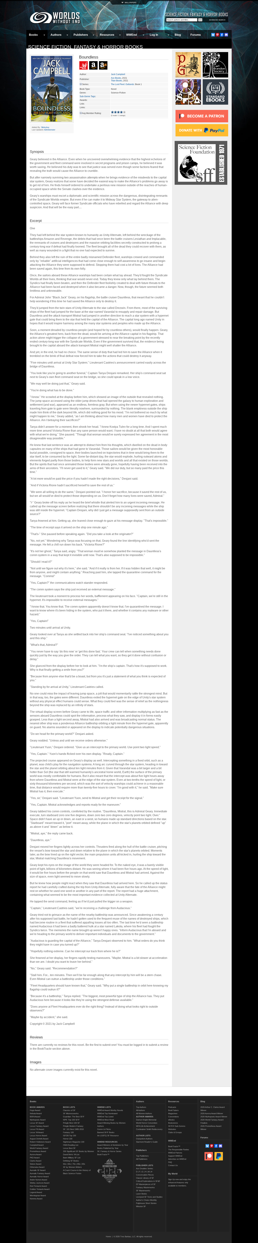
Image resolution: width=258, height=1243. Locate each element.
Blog (178, 34)
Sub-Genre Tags (87, 96)
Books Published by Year (107, 1148)
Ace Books (116, 78)
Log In (154, 34)
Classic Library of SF (145, 1178)
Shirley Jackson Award (39, 1183)
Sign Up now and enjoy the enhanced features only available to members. (179, 1182)
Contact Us (173, 1165)
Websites (172, 1129)
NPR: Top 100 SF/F (71, 1120)
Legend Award (36, 1192)
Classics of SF (69, 1110)
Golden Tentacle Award (39, 1189)
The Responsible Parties (178, 1150)
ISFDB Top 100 (69, 1135)
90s (83, 1164)
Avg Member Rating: (91, 113)
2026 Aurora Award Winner (211, 1113)
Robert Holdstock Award (40, 1142)
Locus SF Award (37, 1123)
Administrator (49, 130)
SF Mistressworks (71, 1113)
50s (64, 1164)
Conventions (173, 1117)
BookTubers (173, 1110)
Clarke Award (35, 1161)
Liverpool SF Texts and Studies (149, 1197)
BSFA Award (35, 1117)
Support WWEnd (175, 1156)
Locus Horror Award (38, 1135)
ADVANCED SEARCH (217, 20)
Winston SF (141, 1206)
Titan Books (116, 80)
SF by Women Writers (72, 1167)
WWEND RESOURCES (107, 1142)
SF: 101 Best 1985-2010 (73, 1129)
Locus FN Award (37, 1129)
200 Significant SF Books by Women (78, 1151)
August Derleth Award (39, 1139)
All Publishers (141, 1159)
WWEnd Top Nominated (107, 1113)
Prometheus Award (38, 1151)
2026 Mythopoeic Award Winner (213, 1117)
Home (108, 1236)
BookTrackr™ (103, 1154)
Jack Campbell (118, 74)
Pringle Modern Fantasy (73, 1126)
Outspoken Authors (144, 1139)
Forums (195, 34)
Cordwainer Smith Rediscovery (149, 1129)
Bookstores (173, 1123)
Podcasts (172, 1107)
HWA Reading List (70, 1145)
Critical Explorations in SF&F (148, 1181)
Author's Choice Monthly (146, 1200)
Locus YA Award (37, 1132)
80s (78, 1164)
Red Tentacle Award (38, 1186)
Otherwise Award (37, 1167)
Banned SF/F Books (105, 1132)
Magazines (172, 1113)
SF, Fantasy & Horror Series (109, 1151)
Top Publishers (142, 1156)
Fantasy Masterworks (145, 1187)
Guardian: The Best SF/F (73, 1117)
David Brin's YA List (71, 1154)
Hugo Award (35, 1110)
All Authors (140, 1110)
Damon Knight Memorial (146, 1120)
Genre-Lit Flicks (104, 1129)
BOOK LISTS (69, 1107)
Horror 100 (67, 1139)
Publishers (81, 34)
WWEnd (131, 34)
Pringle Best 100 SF (71, 1123)
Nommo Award (36, 1199)
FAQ (170, 1162)
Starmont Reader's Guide (147, 1142)
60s (69, 1164)
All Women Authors (144, 1113)
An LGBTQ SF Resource (108, 1135)
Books (33, 34)
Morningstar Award (38, 1195)
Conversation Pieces (145, 1175)
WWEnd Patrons (175, 1153)
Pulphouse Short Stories (146, 1203)
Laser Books (141, 1194)
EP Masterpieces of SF (146, 1184)
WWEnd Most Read (105, 1120)
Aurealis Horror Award (39, 1177)
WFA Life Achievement (145, 1126)
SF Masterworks (143, 1191)
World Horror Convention (146, 1123)
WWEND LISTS (104, 1107)
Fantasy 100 (68, 1132)
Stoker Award (35, 1164)
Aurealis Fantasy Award (40, 1173)
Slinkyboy (45, 127)
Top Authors (141, 1107)
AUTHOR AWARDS (144, 1117)
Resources (107, 34)
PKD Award (34, 1158)
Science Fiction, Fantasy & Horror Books (85, 47)
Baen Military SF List (71, 1158)
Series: (85, 84)
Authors (56, 34)
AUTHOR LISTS (143, 1135)
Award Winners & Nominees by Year (112, 1145)
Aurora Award (35, 1154)
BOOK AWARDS (37, 1107)
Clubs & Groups (175, 1132)
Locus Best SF (69, 1148)
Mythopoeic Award (37, 1120)
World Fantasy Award (39, 1148)
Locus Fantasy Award (39, 1126)
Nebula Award (36, 1113)
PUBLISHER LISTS (144, 1165)
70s (74, 1164)
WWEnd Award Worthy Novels (110, 1110)
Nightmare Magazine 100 (73, 1142)
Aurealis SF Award (37, 1170)
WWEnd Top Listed (105, 1117)
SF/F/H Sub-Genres (176, 1126)
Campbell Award (37, 1145)
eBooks (171, 1120)
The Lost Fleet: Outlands (122, 84)
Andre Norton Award (38, 1180)
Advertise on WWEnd (177, 1159)
